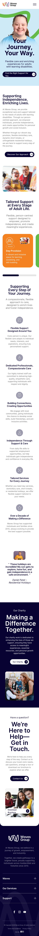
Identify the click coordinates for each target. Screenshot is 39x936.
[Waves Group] (10, 4)
